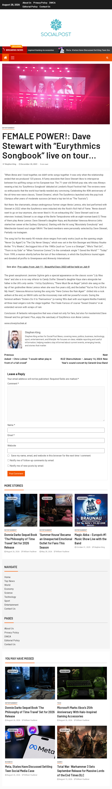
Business (9, 762)
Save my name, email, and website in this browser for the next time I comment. (51, 455)
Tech (59, 703)
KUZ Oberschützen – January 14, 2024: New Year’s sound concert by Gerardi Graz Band (84, 359)
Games (59, 762)
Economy (9, 589)
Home (7, 577)
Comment (13, 383)
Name (11, 425)
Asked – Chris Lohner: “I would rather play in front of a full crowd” (27, 359)
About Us (27, 3)
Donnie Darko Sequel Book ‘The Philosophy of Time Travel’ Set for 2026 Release (30, 712)
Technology (10, 597)
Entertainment (8, 128)
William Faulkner (30, 552)
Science (8, 592)
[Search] (107, 57)
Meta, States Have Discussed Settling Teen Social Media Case (79, 50)
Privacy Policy (40, 3)
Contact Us (45, 7)
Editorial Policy (30, 7)
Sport (7, 601)
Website (11, 445)
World (7, 585)
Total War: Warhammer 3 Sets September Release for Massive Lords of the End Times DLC (80, 771)
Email (11, 435)
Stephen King (10, 164)
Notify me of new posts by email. (27, 465)
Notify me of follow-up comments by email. (32, 460)
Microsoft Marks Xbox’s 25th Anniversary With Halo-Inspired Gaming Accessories (77, 712)
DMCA (52, 3)
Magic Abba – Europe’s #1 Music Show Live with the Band (90, 539)
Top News (9, 581)
